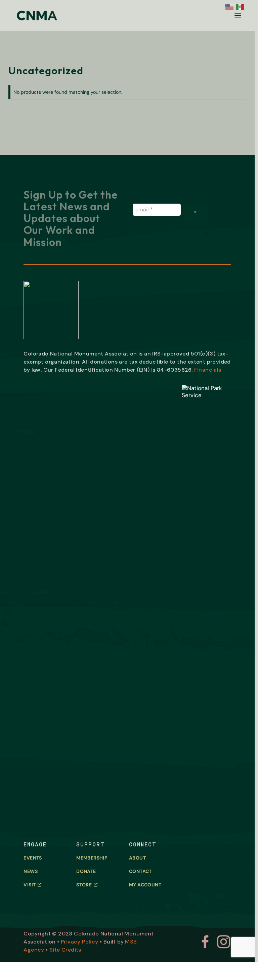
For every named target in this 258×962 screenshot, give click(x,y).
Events (33, 858)
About (137, 858)
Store (84, 885)
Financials (207, 369)
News (31, 871)
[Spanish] (239, 6)
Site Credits (65, 949)
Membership (92, 858)
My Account (145, 885)
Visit (30, 885)
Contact (140, 871)
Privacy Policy (79, 941)
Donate (86, 871)
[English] (229, 6)
